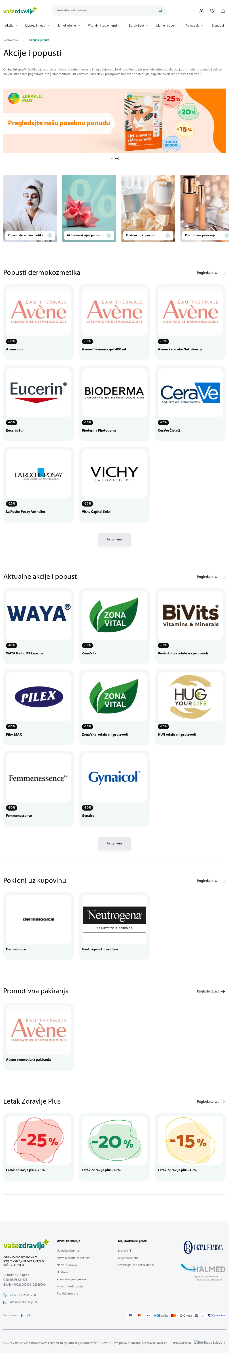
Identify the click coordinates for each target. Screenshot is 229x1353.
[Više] (114, 121)
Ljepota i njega (35, 25)
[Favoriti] (212, 10)
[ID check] (181, 1315)
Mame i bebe (165, 25)
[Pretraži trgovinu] (160, 10)
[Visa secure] (196, 1315)
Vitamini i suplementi (102, 25)
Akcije (9, 25)
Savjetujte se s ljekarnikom (136, 1265)
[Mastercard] (140, 1315)
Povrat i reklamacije (70, 1286)
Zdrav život (136, 25)
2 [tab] (117, 158)
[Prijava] (201, 10)
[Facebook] (22, 1315)
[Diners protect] (203, 1315)
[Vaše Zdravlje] (20, 10)
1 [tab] (112, 158)
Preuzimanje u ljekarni (72, 1279)
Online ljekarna (13, 69)
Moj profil (124, 1251)
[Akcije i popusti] (203, 1247)
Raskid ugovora (67, 1293)
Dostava (62, 1272)
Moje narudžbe (128, 1258)
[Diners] (161, 1315)
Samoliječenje (66, 25)
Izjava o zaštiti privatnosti (74, 1258)
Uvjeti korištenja (68, 1251)
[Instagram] (29, 1315)
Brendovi (218, 25)
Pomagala (192, 25)
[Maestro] (131, 1315)
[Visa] (148, 1315)
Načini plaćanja (67, 1265)
